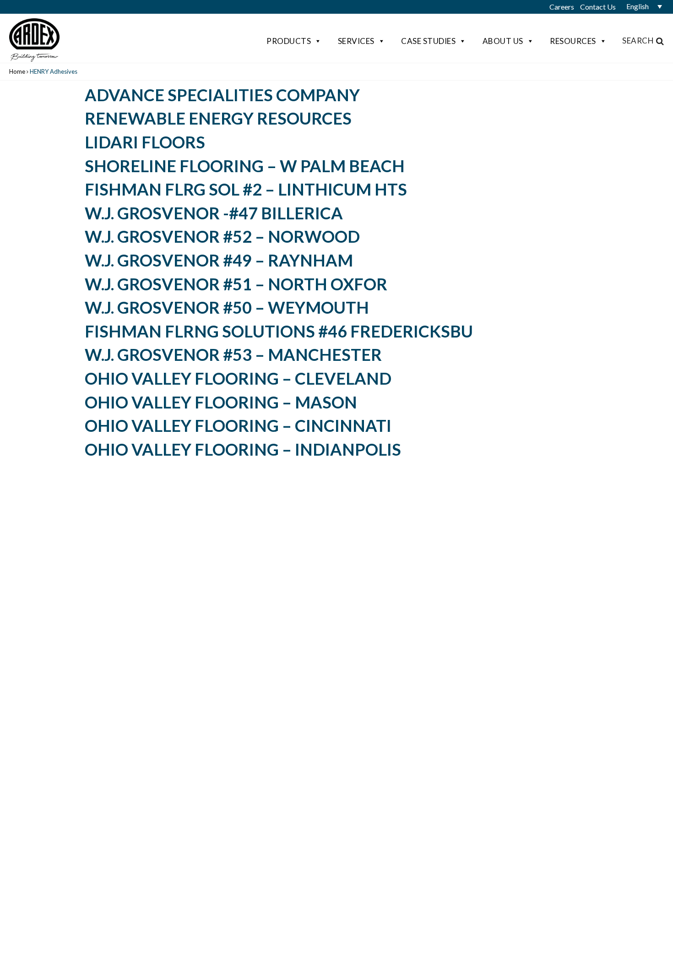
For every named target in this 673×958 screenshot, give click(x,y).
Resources (573, 41)
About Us (503, 41)
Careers (561, 6)
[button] (641, 6)
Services (356, 41)
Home (17, 71)
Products (288, 41)
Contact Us (598, 6)
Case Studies (428, 41)
